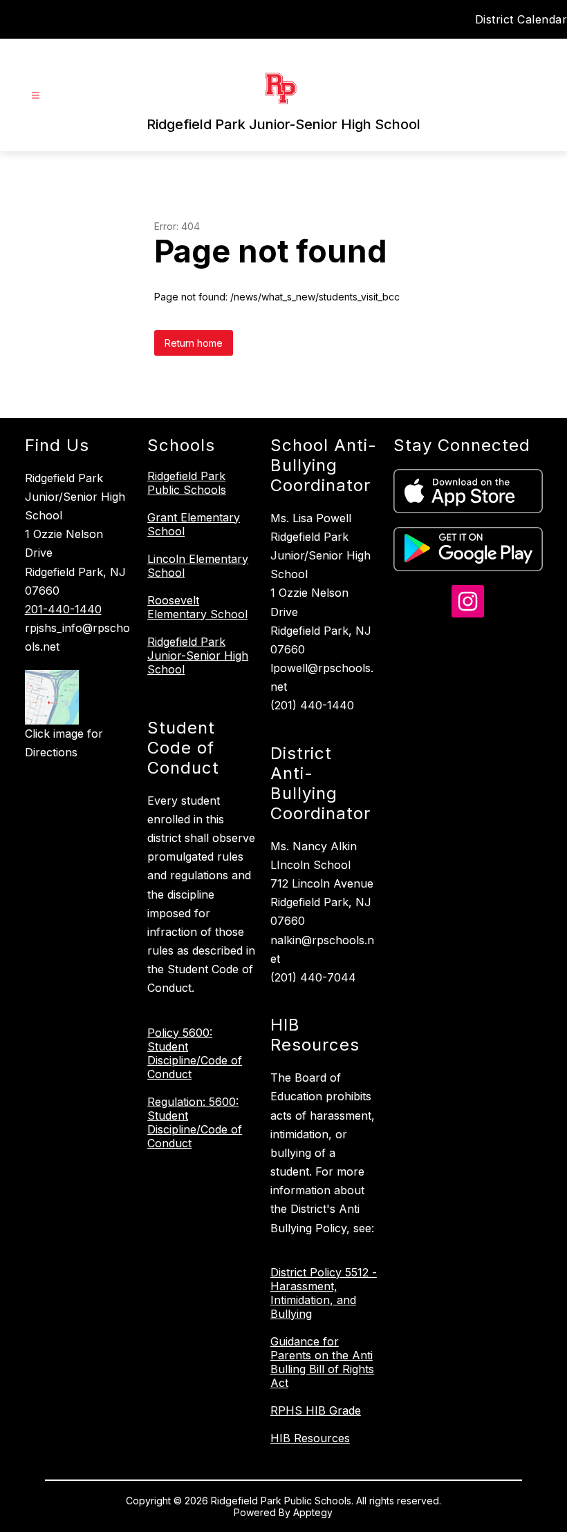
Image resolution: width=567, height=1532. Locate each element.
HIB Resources (310, 1438)
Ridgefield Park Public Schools (186, 483)
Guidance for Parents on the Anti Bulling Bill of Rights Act (322, 1362)
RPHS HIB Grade (315, 1410)
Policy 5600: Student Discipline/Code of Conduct (194, 1053)
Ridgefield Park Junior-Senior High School (197, 655)
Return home (194, 343)
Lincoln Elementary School (197, 566)
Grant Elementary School (193, 524)
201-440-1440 (63, 609)
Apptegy (313, 1512)
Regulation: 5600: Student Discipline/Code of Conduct (194, 1122)
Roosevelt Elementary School (197, 607)
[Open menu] (36, 96)
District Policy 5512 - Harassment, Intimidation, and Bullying (323, 1293)
